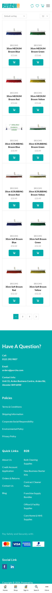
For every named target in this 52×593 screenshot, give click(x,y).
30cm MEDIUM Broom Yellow (37, 98)
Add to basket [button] (14, 62)
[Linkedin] (12, 566)
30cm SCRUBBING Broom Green (38, 145)
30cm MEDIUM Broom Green (37, 50)
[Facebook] (4, 566)
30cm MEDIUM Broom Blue (14, 50)
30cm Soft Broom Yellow (38, 288)
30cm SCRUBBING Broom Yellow (38, 193)
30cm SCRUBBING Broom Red (14, 193)
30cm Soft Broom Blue (14, 241)
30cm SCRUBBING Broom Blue (14, 145)
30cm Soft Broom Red (14, 288)
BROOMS (14, 45)
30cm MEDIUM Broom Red (14, 98)
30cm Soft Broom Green (38, 241)
